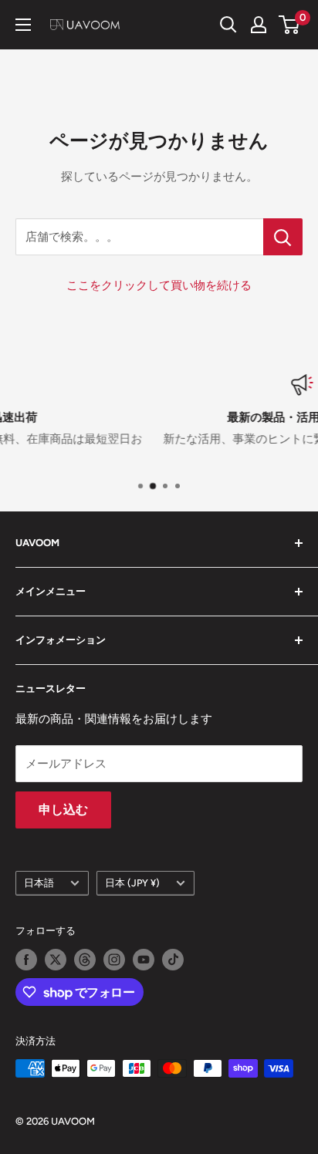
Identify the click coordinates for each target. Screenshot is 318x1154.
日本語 (39, 883)
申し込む (63, 809)
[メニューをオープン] (23, 25)
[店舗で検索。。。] (283, 236)
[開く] (228, 24)
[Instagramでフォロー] (114, 959)
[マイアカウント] (258, 24)
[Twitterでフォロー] (55, 959)
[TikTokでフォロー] (173, 959)
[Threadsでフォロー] (85, 959)
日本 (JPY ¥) (132, 883)
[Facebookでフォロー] (26, 959)
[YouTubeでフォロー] (143, 959)
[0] (289, 24)
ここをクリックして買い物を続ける (159, 285)
